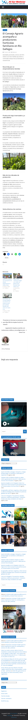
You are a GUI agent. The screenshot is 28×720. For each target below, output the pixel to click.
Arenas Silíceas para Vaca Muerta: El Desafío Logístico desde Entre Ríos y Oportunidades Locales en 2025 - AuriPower (13, 669)
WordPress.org (4, 701)
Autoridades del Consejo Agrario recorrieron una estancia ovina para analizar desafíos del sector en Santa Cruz (7, 304)
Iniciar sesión (4, 693)
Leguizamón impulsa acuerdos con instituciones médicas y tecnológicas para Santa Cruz (13, 330)
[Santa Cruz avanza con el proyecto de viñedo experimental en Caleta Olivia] (7, 275)
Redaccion (14, 52)
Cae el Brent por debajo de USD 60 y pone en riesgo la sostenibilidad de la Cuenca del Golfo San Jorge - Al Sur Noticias (14, 660)
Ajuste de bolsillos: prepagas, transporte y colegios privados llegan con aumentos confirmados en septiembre (13, 473)
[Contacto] (7, 514)
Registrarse (4, 691)
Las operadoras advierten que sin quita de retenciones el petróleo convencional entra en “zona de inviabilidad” (13, 663)
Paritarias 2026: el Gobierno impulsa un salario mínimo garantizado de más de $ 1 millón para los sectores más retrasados (13, 479)
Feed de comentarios (6, 698)
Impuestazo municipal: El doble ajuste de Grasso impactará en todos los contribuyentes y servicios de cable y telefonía (13, 600)
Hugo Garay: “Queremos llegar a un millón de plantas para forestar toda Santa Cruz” (17, 282)
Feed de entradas (5, 696)
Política (5, 30)
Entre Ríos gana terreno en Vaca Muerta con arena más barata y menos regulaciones (13, 672)
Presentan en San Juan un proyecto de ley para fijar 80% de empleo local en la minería (15, 322)
